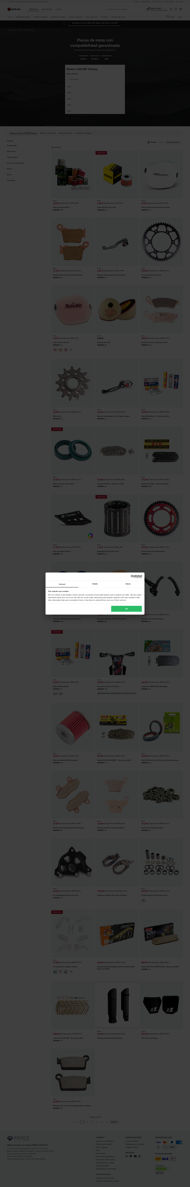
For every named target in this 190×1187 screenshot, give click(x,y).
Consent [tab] (62, 584)
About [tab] (128, 584)
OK (126, 609)
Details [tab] (95, 584)
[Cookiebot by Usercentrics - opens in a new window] (132, 576)
